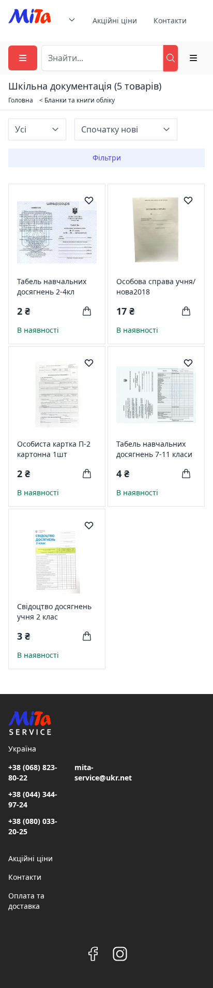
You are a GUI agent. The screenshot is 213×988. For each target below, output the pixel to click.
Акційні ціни (115, 20)
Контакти (170, 20)
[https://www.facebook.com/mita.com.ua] (93, 954)
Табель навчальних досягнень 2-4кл (51, 286)
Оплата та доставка (26, 901)
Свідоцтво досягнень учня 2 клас (54, 611)
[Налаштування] (193, 58)
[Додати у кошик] (87, 311)
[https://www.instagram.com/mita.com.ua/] (120, 954)
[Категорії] (22, 58)
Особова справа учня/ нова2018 (155, 286)
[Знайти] (170, 58)
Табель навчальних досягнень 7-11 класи (154, 449)
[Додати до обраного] (89, 200)
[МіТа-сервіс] (29, 20)
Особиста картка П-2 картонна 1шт (53, 449)
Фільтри (107, 158)
